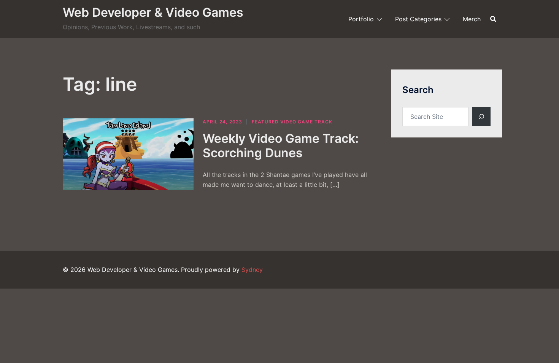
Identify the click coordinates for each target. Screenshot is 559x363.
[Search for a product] (493, 19)
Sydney (252, 269)
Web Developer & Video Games (153, 12)
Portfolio (361, 19)
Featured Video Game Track (292, 122)
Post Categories (418, 19)
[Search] (481, 116)
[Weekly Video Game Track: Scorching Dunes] (128, 154)
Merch (472, 19)
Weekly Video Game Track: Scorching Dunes (281, 145)
